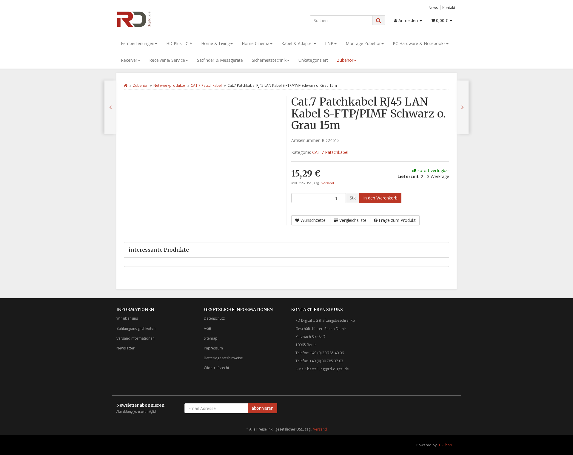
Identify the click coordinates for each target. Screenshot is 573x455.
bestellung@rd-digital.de (328, 369)
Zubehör (345, 60)
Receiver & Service (167, 60)
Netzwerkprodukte (169, 85)
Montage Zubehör (363, 43)
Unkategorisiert (313, 60)
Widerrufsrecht (216, 367)
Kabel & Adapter (297, 43)
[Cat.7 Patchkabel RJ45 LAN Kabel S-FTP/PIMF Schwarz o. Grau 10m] (463, 107)
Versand (327, 183)
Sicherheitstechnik (269, 60)
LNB (329, 43)
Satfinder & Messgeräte (220, 60)
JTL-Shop (445, 445)
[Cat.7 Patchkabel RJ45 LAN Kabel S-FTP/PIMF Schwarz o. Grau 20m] (110, 107)
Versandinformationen (135, 338)
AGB (207, 328)
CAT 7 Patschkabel (206, 85)
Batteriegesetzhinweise (223, 357)
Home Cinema (255, 43)
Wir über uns (127, 318)
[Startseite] (125, 85)
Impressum (213, 348)
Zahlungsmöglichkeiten (135, 328)
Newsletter (125, 348)
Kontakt (448, 7)
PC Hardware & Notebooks (419, 43)
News (433, 7)
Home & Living (215, 43)
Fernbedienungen (137, 43)
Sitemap (211, 338)
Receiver (129, 60)
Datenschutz (214, 318)
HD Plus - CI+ (179, 43)
